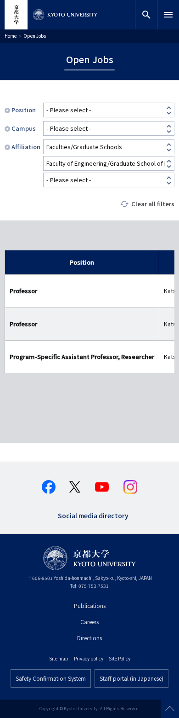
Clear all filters (152, 203)
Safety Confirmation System (51, 678)
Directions (89, 638)
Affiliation (25, 146)
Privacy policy (88, 658)
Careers (89, 621)
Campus (23, 128)
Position (23, 109)
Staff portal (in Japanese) (131, 678)
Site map (58, 658)
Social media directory (93, 515)
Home (11, 35)
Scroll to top (170, 709)
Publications (90, 605)
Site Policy (119, 658)
